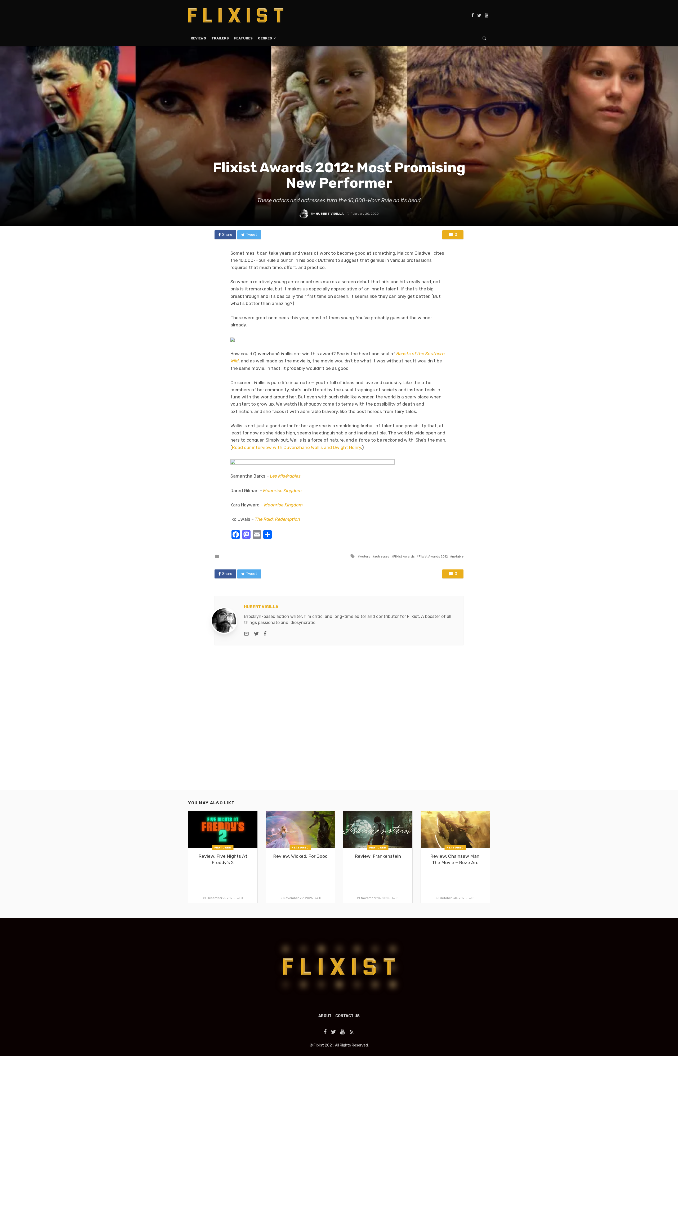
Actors (365, 556)
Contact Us (347, 1016)
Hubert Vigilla (330, 213)
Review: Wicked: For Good (300, 856)
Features (243, 38)
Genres (265, 38)
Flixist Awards (403, 556)
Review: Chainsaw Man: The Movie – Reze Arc (455, 859)
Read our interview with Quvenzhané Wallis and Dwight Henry (296, 447)
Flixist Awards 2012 (433, 556)
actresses (381, 556)
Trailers (220, 38)
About (325, 1016)
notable (457, 556)
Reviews (198, 38)
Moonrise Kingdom (282, 490)
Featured (222, 847)
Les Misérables (285, 476)
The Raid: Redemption (277, 519)
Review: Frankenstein (378, 856)
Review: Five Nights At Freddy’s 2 (222, 859)
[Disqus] (339, 722)
